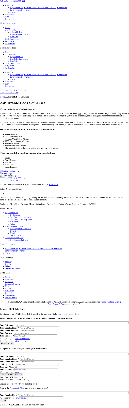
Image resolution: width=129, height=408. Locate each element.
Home (7, 28)
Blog (7, 17)
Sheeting (8, 262)
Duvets (8, 264)
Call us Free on (12, 1)
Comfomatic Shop (17, 388)
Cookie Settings (107, 302)
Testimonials (10, 43)
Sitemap (118, 302)
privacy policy (20, 341)
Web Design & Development (59, 304)
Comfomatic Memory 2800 (21, 219)
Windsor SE (15, 222)
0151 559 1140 (20, 90)
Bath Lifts (14, 37)
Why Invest (9, 41)
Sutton (12, 224)
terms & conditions (22, 339)
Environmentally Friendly (20, 10)
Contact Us (9, 19)
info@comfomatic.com (9, 92)
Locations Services (12, 284)
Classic (13, 233)
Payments (9, 282)
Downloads (9, 14)
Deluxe (13, 231)
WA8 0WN (53, 185)
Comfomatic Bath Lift (19, 240)
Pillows (8, 266)
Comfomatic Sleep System (20, 217)
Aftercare (14, 12)
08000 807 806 (6, 90)
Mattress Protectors (12, 268)
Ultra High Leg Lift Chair (20, 228)
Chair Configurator (12, 39)
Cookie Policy (10, 293)
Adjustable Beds (16, 32)
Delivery (8, 288)
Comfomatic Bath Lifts (14, 238)
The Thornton (15, 235)
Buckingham (15, 215)
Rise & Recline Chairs (19, 34)
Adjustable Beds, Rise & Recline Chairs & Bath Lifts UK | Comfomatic (38, 8)
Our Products (10, 30)
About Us (9, 5)
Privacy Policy (11, 297)
